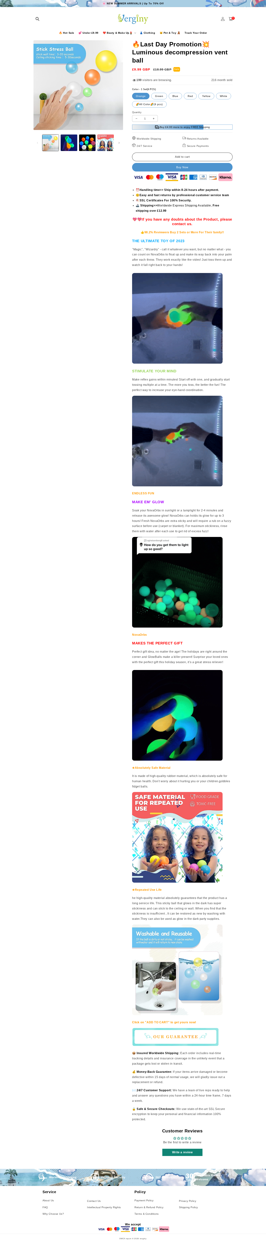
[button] (37, 19)
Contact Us (94, 1200)
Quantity (137, 112)
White (223, 96)
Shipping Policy (188, 1207)
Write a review (182, 1152)
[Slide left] (37, 143)
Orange (141, 96)
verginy (143, 1239)
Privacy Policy (187, 1200)
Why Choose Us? (53, 1213)
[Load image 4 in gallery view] (105, 143)
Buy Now (182, 167)
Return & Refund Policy (148, 1207)
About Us (48, 1200)
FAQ (45, 1207)
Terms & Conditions (146, 1213)
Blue (175, 96)
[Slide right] (119, 143)
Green (159, 96)
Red (190, 96)
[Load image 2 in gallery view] (69, 143)
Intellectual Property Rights (104, 1207)
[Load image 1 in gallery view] (50, 143)
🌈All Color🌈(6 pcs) (149, 104)
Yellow (206, 96)
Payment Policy (143, 1200)
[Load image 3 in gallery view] (87, 143)
